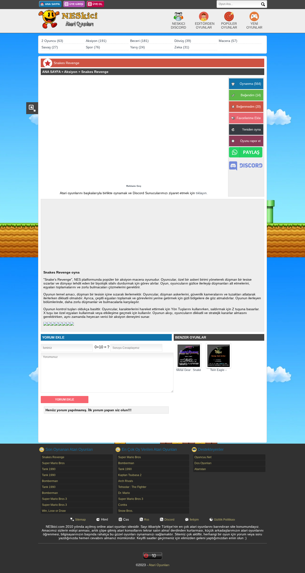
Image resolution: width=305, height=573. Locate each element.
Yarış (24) (137, 47)
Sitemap (80, 519)
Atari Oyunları (159, 565)
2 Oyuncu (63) (52, 41)
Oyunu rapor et (250, 141)
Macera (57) (228, 41)
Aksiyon (70, 72)
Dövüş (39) (182, 41)
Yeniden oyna (251, 129)
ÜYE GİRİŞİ (76, 4)
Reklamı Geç (133, 186)
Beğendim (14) (251, 95)
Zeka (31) (181, 47)
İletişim (194, 519)
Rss (146, 519)
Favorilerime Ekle (249, 118)
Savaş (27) (49, 47)
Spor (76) (93, 47)
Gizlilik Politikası (224, 519)
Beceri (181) (139, 41)
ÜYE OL (97, 4)
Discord (169, 519)
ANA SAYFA (52, 4)
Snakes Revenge (94, 72)
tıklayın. (202, 193)
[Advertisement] (133, 131)
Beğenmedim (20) (248, 106)
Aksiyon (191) (96, 41)
